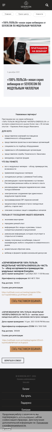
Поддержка (26, 402)
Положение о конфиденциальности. (25, 425)
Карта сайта (26, 382)
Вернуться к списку (12, 360)
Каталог (26, 388)
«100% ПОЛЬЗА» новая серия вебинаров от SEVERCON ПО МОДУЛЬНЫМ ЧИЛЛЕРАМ (25, 83)
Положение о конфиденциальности (26, 379)
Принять (7, 428)
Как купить (26, 395)
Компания (26, 409)
